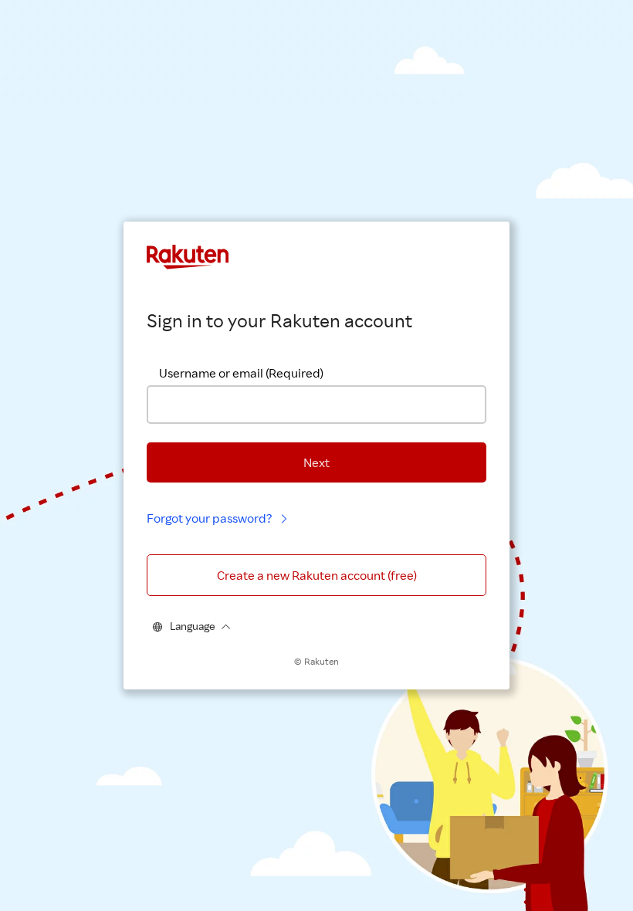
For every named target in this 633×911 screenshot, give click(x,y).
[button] (316, 462)
